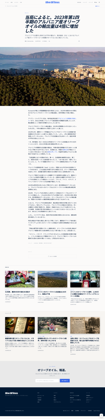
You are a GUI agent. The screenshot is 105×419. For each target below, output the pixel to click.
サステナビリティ (57, 402)
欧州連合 (41, 243)
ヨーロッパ (7, 336)
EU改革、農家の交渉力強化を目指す (17, 292)
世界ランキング (89, 397)
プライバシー (83, 410)
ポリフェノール (41, 395)
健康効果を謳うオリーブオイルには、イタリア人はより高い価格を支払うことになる (19, 339)
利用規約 (90, 410)
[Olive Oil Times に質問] (101, 415)
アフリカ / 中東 (41, 336)
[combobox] (50, 6)
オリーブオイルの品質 (74, 395)
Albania (36, 243)
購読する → (97, 6)
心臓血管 (39, 399)
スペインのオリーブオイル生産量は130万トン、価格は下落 (52, 293)
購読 (72, 410)
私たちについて (66, 410)
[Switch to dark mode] (99, 2)
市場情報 (88, 395)
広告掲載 (77, 410)
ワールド (7, 2)
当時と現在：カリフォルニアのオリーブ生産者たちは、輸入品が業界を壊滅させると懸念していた (84, 340)
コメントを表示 (53, 256)
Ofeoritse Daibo (30, 41)
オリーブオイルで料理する (75, 399)
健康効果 (72, 397)
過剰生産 (65, 150)
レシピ (84, 2)
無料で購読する (65, 380)
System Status (97, 410)
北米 (71, 336)
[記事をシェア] (79, 41)
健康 (12, 2)
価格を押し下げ (52, 152)
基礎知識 (79, 2)
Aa (49, 41)
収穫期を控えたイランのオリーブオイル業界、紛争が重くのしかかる (52, 339)
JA (96, 2)
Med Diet (39, 397)
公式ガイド (88, 399)
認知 (38, 402)
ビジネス (16, 2)
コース (90, 2)
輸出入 (55, 399)
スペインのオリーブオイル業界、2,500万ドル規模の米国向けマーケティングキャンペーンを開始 (84, 294)
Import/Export (48, 243)
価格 (55, 395)
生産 (21, 2)
